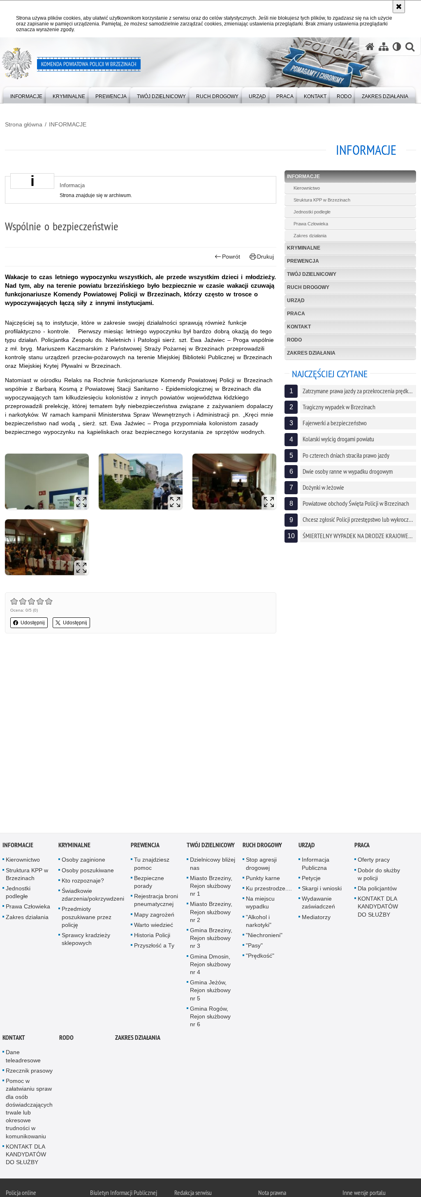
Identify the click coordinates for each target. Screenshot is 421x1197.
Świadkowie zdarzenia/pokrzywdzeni (93, 896)
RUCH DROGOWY (308, 287)
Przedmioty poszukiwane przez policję (86, 918)
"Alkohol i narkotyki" (258, 922)
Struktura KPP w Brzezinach (322, 199)
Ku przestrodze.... (269, 889)
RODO (294, 340)
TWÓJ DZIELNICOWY (311, 274)
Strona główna (23, 124)
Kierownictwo (307, 188)
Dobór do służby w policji (379, 875)
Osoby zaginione (83, 861)
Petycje (311, 879)
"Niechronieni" (264, 936)
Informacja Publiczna (315, 865)
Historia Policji (152, 936)
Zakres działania (310, 235)
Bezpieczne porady (149, 883)
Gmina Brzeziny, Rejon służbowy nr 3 (211, 939)
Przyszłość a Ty (154, 946)
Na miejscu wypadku (260, 904)
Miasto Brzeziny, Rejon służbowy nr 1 (211, 887)
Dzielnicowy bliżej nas (212, 865)
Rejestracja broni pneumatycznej (156, 901)
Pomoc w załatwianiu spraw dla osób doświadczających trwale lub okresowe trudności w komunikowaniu (29, 1109)
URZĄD (296, 300)
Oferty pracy (374, 861)
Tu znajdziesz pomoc (151, 865)
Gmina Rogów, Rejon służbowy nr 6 (210, 1018)
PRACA (296, 313)
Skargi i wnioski (322, 889)
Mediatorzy (316, 918)
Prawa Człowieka (311, 223)
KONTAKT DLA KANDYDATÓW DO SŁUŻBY (378, 908)
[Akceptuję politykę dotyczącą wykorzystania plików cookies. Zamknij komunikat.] (399, 6)
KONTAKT (299, 327)
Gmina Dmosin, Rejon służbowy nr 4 (210, 965)
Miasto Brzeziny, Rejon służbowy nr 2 (211, 913)
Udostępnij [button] (33, 623)
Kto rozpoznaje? (83, 881)
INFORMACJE (67, 124)
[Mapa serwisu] (384, 46)
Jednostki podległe (312, 211)
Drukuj (265, 256)
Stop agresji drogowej (261, 865)
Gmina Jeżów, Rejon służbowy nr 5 (210, 991)
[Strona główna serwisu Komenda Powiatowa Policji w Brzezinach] (370, 46)
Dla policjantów (377, 889)
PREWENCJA (303, 261)
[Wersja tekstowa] (397, 46)
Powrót (231, 256)
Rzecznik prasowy (29, 1072)
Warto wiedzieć (153, 926)
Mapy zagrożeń (154, 916)
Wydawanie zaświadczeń (318, 904)
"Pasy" (254, 946)
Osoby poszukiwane (88, 871)
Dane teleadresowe (23, 1057)
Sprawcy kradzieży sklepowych (86, 940)
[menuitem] (26, 94)
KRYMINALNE (303, 248)
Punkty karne (263, 879)
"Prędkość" (260, 957)
